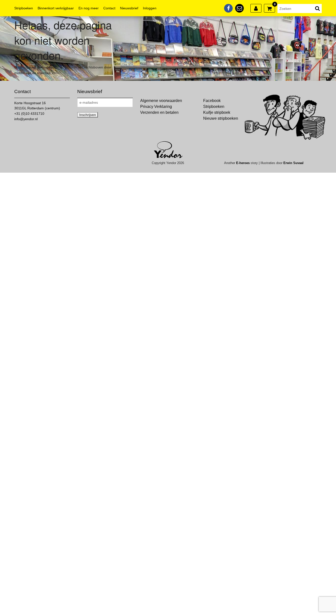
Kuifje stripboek (216, 112)
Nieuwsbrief (129, 8)
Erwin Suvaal (293, 163)
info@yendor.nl (26, 119)
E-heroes (243, 163)
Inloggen (149, 8)
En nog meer (88, 8)
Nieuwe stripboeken (220, 118)
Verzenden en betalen (159, 112)
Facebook (212, 101)
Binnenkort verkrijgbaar (56, 8)
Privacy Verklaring (156, 106)
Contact (109, 8)
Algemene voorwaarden (161, 101)
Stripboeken (23, 8)
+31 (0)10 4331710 (29, 114)
